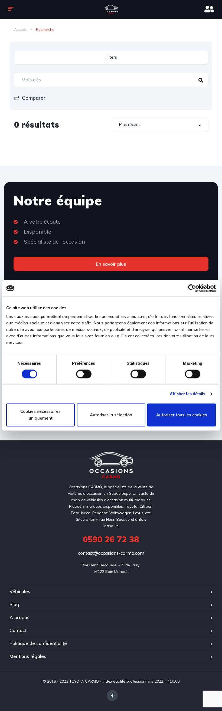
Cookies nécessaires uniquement (40, 415)
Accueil (20, 29)
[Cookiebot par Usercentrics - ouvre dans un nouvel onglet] (192, 288)
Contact (18, 630)
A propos (19, 617)
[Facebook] (112, 695)
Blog (14, 604)
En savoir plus (111, 264)
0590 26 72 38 (111, 539)
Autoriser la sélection (111, 414)
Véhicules (19, 591)
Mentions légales (27, 656)
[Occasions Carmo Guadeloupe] (111, 9)
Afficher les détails (187, 394)
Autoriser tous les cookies (181, 414)
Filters (111, 57)
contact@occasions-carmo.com (111, 553)
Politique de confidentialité (38, 643)
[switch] (84, 374)
